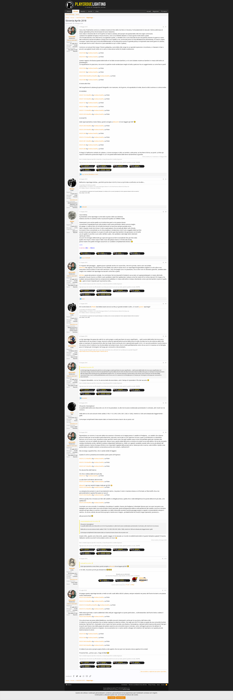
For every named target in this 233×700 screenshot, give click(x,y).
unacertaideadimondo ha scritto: (89, 521)
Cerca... (78, 14)
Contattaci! (124, 684)
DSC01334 (82, 634)
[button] (86, 11)
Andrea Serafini (93, 53)
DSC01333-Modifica (85, 616)
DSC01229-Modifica (85, 487)
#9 (165, 432)
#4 (165, 262)
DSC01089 (82, 80)
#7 (165, 362)
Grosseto (75, 46)
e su (91, 248)
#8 (165, 403)
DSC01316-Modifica (85, 601)
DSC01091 (82, 72)
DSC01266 (82, 133)
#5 (165, 303)
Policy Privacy (152, 684)
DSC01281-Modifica (85, 141)
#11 (165, 590)
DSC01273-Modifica (85, 137)
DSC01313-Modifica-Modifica (88, 605)
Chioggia (75, 354)
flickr (128, 584)
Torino (75, 420)
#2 (165, 179)
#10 (165, 558)
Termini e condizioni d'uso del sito (138, 684)
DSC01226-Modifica (85, 481)
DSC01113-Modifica (85, 110)
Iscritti (90, 11)
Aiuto (158, 684)
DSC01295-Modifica (85, 114)
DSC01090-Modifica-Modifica (88, 76)
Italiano (69, 684)
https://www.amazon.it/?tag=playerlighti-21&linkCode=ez (93, 351)
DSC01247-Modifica (85, 466)
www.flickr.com (73, 200)
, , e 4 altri (90, 174)
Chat (97, 11)
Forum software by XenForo (116, 688)
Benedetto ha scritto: (86, 367)
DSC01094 (82, 68)
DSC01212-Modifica (85, 458)
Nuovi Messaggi (70, 14)
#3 (165, 211)
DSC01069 (82, 53)
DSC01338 (82, 637)
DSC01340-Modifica (85, 641)
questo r (141, 307)
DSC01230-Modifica (85, 495)
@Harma (82, 267)
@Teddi (93, 307)
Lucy (72, 412)
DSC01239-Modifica (85, 502)
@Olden (81, 275)
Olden (72, 221)
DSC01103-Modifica (85, 99)
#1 (165, 27)
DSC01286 (82, 149)
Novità (83, 11)
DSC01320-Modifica (85, 597)
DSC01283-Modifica (85, 126)
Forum (75, 11)
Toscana (75, 197)
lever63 (72, 568)
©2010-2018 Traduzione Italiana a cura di (116, 689)
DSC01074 (82, 57)
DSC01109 (82, 106)
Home (69, 11)
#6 (165, 336)
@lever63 (116, 122)
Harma (72, 189)
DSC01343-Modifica (85, 645)
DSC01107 (82, 103)
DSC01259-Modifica (85, 129)
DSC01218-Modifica (85, 462)
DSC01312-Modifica (85, 609)
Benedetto (72, 346)
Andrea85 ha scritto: (85, 563)
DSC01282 (82, 145)
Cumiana (75, 576)
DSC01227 (82, 476)
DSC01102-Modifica (85, 95)
